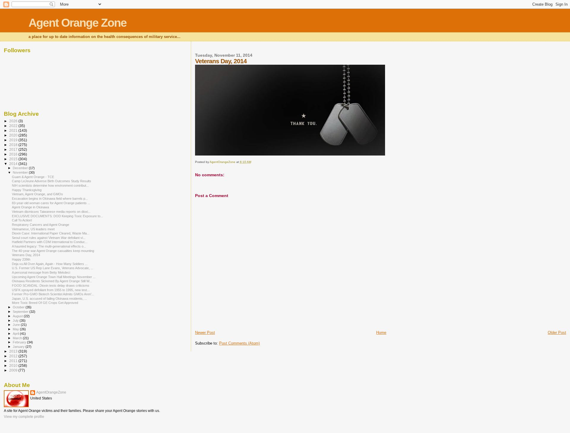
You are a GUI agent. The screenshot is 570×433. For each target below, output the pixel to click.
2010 (13, 365)
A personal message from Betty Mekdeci (41, 272)
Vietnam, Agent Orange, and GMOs (37, 194)
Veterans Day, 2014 (26, 255)
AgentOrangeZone (51, 392)
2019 (13, 140)
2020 (13, 135)
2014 (13, 164)
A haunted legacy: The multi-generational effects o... (49, 246)
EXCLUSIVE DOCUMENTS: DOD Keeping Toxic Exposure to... (57, 216)
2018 (13, 145)
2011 (13, 361)
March (18, 338)
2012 (13, 356)
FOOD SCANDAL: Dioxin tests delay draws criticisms (50, 285)
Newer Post (205, 332)
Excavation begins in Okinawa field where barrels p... (50, 198)
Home (381, 332)
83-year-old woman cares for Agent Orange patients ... (51, 203)
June (17, 324)
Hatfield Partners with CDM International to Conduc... (50, 242)
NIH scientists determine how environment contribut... (50, 185)
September (21, 311)
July (16, 320)
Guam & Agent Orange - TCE (33, 177)
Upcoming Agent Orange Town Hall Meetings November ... (54, 277)
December (21, 168)
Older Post (557, 332)
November (21, 172)
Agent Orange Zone (77, 22)
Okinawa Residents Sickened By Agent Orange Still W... (52, 281)
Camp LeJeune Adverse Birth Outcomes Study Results (51, 181)
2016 (13, 154)
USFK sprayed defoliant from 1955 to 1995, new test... (51, 290)
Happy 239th (21, 259)
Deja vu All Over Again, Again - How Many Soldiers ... (50, 264)
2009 (13, 370)
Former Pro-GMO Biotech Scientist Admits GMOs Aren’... (53, 294)
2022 (13, 126)
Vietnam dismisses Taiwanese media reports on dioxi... (51, 211)
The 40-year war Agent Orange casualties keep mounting (53, 251)
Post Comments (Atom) (239, 343)
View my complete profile (24, 417)
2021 (13, 130)
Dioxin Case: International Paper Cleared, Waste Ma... (50, 233)
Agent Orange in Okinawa (30, 207)
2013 (13, 351)
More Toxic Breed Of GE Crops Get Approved (45, 302)
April (16, 333)
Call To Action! (22, 220)
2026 (13, 121)
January (19, 346)
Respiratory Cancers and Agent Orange (40, 224)
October (19, 307)
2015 (13, 159)
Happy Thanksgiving (27, 190)
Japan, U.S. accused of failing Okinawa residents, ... (49, 298)
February (20, 342)
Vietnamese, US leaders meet (33, 229)
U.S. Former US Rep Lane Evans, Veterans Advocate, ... (52, 268)
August (18, 316)
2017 (13, 149)
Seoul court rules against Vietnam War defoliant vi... (49, 238)
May (16, 329)
